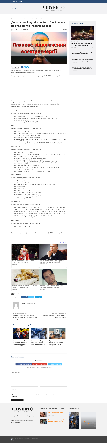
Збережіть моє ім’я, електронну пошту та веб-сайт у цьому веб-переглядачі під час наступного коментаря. (38, 395)
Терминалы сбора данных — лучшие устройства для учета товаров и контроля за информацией (25, 317)
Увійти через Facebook (25, 364)
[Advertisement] (39, 89)
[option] (82, 421)
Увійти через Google (41, 364)
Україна (20, 1)
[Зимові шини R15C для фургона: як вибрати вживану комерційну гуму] (39, 333)
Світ (17, 1)
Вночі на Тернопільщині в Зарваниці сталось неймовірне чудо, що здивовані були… (81, 43)
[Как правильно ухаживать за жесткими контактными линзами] (43, 414)
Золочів (16, 294)
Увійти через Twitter (56, 364)
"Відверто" (31, 416)
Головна (13, 1)
